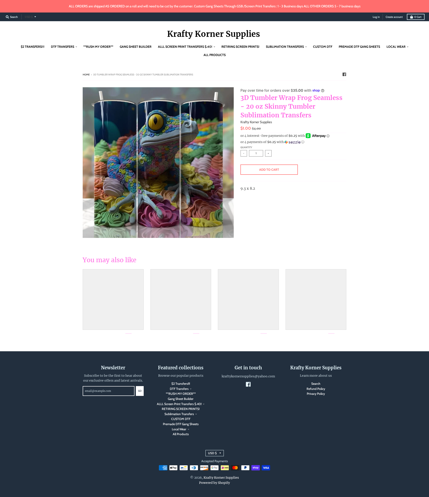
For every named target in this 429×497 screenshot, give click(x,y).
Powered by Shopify (214, 483)
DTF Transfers (179, 389)
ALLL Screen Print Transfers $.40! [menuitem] (185, 47)
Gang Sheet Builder (180, 399)
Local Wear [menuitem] (396, 47)
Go (139, 390)
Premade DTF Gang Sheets (181, 424)
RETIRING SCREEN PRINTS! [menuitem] (240, 47)
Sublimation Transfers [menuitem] (285, 47)
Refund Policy (316, 389)
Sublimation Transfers (179, 414)
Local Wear (179, 429)
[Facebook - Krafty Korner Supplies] (344, 74)
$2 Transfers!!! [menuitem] (32, 47)
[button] (293, 142)
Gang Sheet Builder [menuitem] (135, 47)
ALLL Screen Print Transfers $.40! (179, 404)
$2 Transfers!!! (180, 384)
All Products (181, 434)
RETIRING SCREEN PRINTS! (181, 409)
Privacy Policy (316, 394)
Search (315, 384)
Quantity (246, 147)
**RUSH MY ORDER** (181, 394)
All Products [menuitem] (215, 55)
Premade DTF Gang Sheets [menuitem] (359, 47)
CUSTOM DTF (180, 419)
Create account (394, 17)
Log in (376, 17)
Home (86, 74)
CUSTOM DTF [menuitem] (322, 47)
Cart (417, 17)
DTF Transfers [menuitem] (62, 47)
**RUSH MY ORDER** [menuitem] (98, 47)
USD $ (29, 17)
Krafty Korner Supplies (213, 34)
